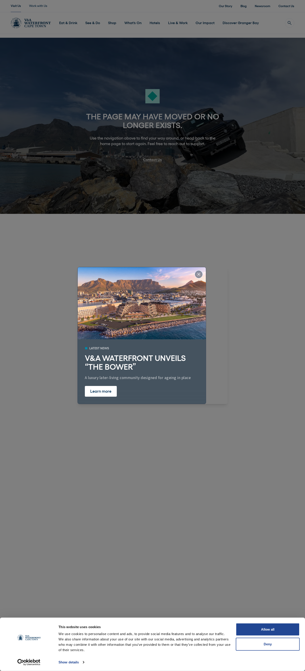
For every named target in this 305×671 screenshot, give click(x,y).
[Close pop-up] (198, 274)
